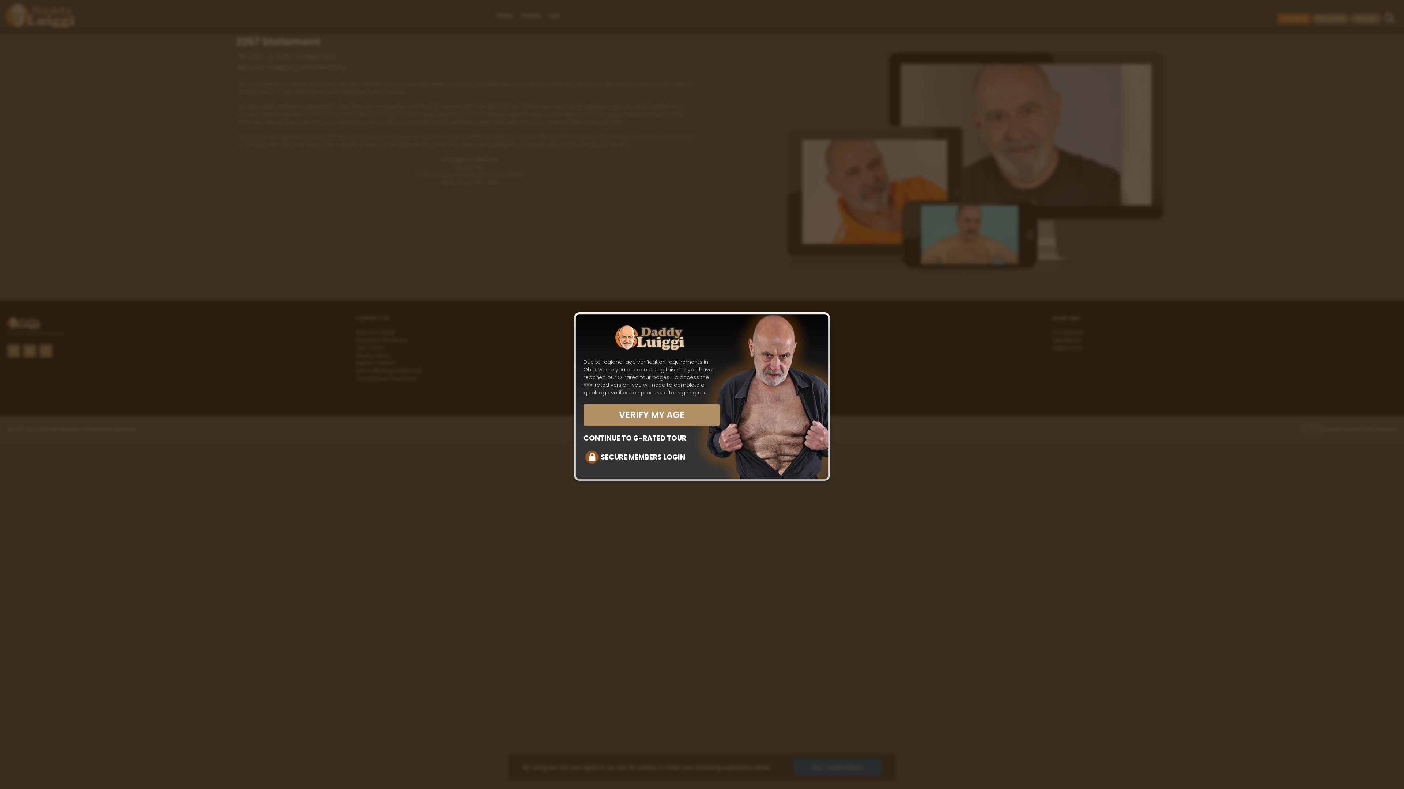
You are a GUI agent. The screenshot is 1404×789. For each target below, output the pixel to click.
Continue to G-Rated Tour (635, 438)
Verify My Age (651, 415)
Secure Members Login (643, 457)
